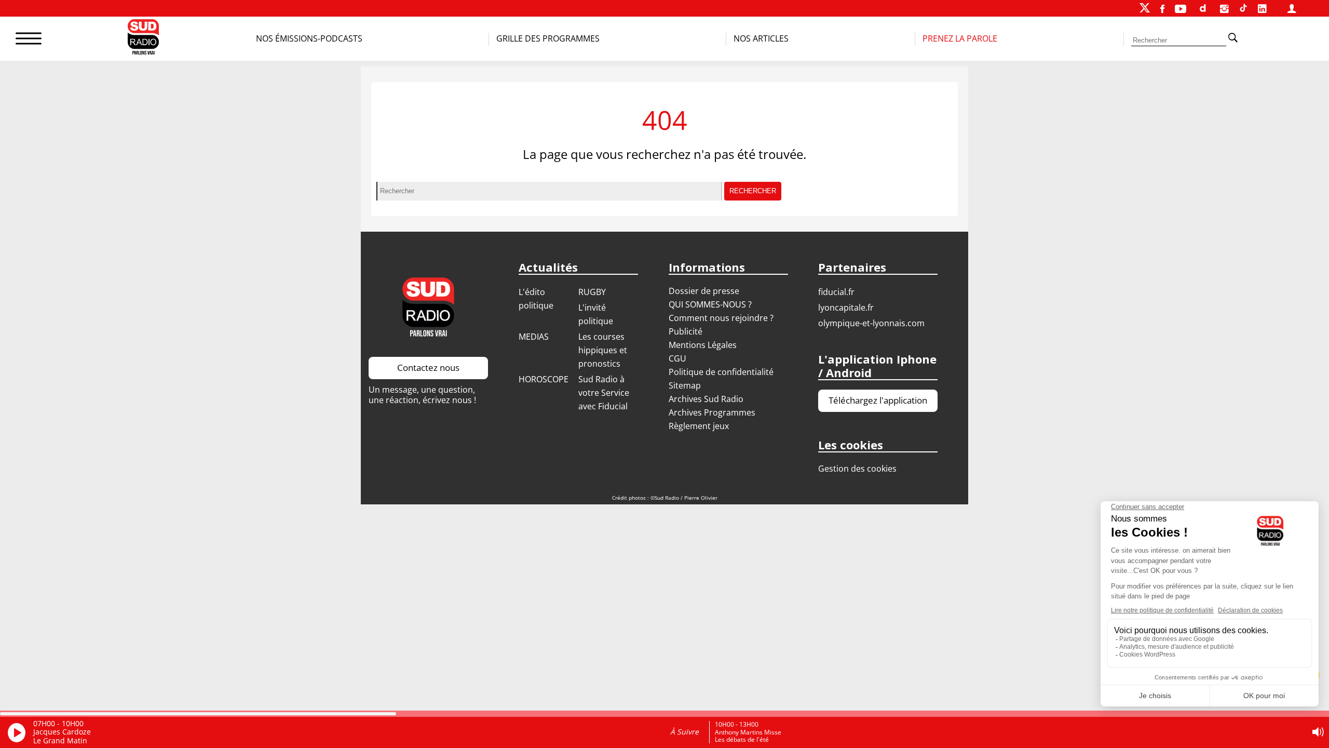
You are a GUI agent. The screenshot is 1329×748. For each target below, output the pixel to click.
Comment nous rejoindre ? (722, 318)
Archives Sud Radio (706, 399)
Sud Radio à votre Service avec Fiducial (603, 392)
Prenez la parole (960, 38)
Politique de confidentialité (721, 372)
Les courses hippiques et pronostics (602, 350)
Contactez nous (428, 367)
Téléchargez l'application (878, 400)
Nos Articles (761, 38)
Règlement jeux (699, 426)
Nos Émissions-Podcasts (309, 38)
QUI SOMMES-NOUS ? (710, 304)
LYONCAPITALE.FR (846, 307)
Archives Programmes (712, 412)
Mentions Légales (703, 345)
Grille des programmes (548, 38)
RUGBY (592, 292)
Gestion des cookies (857, 468)
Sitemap (685, 385)
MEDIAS (534, 336)
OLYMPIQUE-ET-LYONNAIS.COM (871, 323)
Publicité (685, 331)
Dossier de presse (704, 291)
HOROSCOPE (543, 379)
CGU (677, 358)
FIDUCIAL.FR (836, 292)
